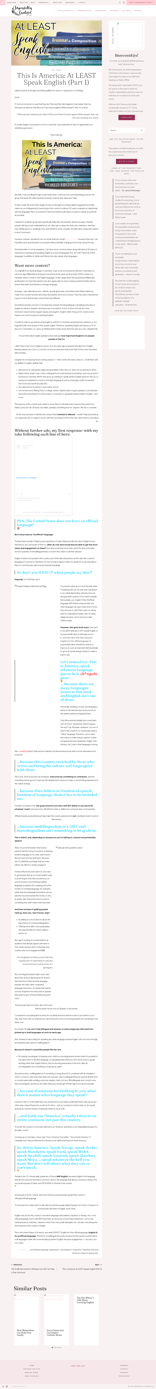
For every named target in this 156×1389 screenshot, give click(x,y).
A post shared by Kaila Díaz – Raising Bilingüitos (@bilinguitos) (43, 512)
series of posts (71, 239)
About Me (23, 2)
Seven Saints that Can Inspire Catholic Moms (55, 1332)
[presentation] (26, 1310)
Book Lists (57, 2)
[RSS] (6, 1386)
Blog (33, 2)
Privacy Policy (19, 1386)
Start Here (11, 2)
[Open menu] (2, 2)
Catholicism (100, 11)
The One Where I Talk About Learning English (85, 1300)
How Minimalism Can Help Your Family (25, 1332)
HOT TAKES (126, 11)
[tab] (52, 1347)
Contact (82, 2)
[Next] (100, 1321)
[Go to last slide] (13, 1321)
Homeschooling (84, 11)
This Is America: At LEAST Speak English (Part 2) (82, 1267)
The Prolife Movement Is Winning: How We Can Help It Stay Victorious (32, 1269)
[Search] (141, 130)
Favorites (114, 11)
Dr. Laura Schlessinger (131, 190)
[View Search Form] (120, 2)
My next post (23, 1250)
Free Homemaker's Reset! (141, 2)
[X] (123, 2)
